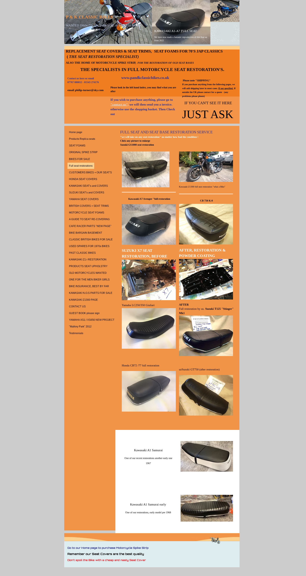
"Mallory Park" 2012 (80, 326)
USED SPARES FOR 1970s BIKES (89, 246)
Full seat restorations (81, 165)
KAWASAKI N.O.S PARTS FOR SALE (90, 293)
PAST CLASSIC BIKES (82, 252)
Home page (75, 132)
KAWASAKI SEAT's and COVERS (88, 185)
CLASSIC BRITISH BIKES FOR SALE (91, 239)
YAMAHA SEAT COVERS (84, 199)
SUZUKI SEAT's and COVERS (86, 192)
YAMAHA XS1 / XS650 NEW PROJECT (91, 319)
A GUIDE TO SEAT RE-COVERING (89, 219)
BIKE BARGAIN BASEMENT (85, 232)
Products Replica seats (82, 139)
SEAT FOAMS (77, 145)
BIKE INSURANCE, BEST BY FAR (89, 286)
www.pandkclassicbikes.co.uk (145, 78)
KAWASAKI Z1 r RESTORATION (87, 259)
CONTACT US (77, 306)
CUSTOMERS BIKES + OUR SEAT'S (90, 172)
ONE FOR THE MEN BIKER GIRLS (89, 279)
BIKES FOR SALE (79, 159)
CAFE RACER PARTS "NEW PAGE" (90, 226)
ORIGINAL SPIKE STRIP (83, 152)
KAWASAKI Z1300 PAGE (83, 299)
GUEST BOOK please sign (84, 313)
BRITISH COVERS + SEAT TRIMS (89, 206)
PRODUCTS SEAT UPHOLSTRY (88, 266)
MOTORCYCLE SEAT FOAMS (86, 212)
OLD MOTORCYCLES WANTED (88, 273)
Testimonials (76, 333)
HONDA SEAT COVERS (83, 179)
